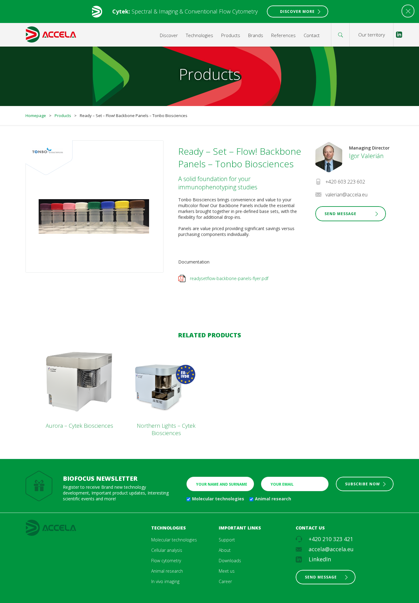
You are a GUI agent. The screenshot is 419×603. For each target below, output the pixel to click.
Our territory (371, 35)
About (225, 550)
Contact (312, 35)
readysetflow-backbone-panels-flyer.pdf (229, 278)
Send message (321, 577)
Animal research (273, 499)
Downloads (230, 560)
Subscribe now (362, 484)
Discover (169, 35)
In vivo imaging (165, 581)
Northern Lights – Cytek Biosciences (166, 429)
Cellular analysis (166, 550)
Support (227, 540)
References (283, 35)
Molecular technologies (218, 499)
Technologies (199, 35)
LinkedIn (320, 559)
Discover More (297, 11)
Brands (255, 35)
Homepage (35, 115)
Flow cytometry (166, 560)
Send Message (340, 213)
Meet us (227, 571)
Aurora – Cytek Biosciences (79, 425)
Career (225, 581)
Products (230, 35)
